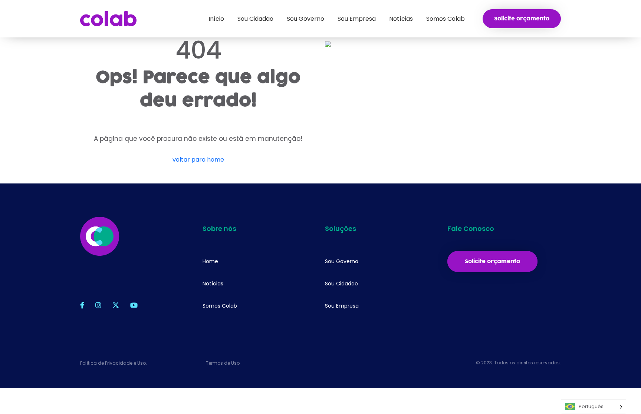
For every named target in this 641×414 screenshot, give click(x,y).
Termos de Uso (223, 363)
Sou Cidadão (341, 283)
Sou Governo (341, 261)
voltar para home (198, 159)
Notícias (213, 283)
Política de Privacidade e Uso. (113, 363)
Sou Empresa (342, 305)
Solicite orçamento (521, 19)
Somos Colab (220, 305)
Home (210, 261)
